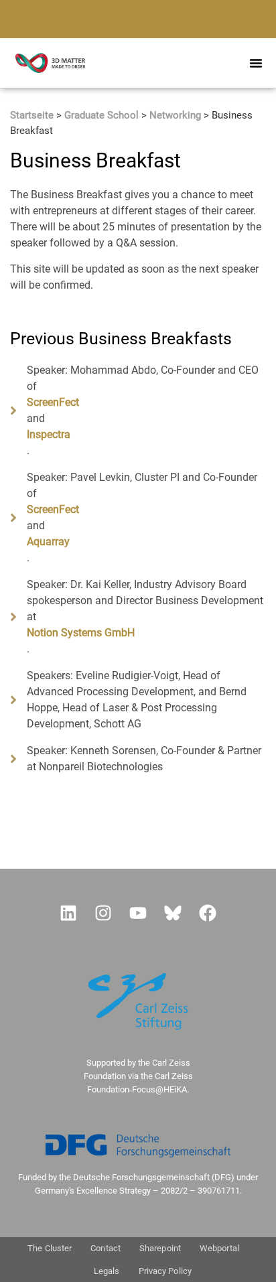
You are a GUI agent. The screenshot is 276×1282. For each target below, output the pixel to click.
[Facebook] (207, 913)
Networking (175, 115)
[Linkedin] (68, 913)
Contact (105, 1248)
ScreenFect (53, 402)
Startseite (32, 115)
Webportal (219, 1248)
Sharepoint (160, 1248)
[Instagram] (103, 913)
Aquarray (48, 541)
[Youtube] (138, 913)
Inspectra (48, 434)
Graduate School (101, 115)
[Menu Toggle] (256, 63)
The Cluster (49, 1248)
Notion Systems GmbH (81, 632)
